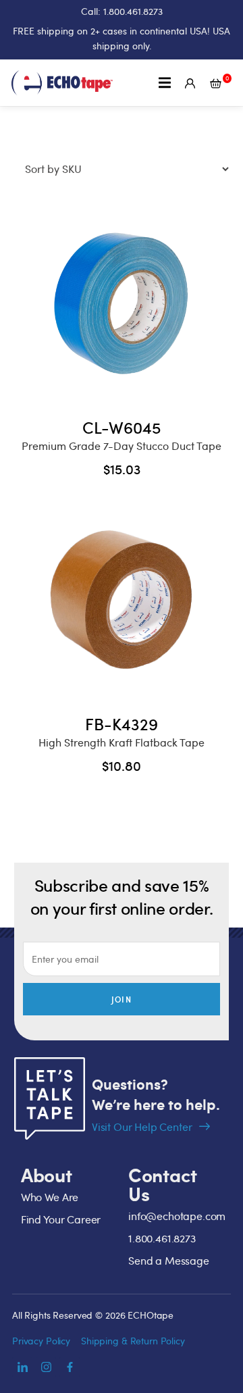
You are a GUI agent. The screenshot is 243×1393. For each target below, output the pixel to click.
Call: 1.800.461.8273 (122, 11)
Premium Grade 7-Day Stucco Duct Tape (121, 445)
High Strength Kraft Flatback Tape (121, 742)
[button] (165, 83)
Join (121, 999)
